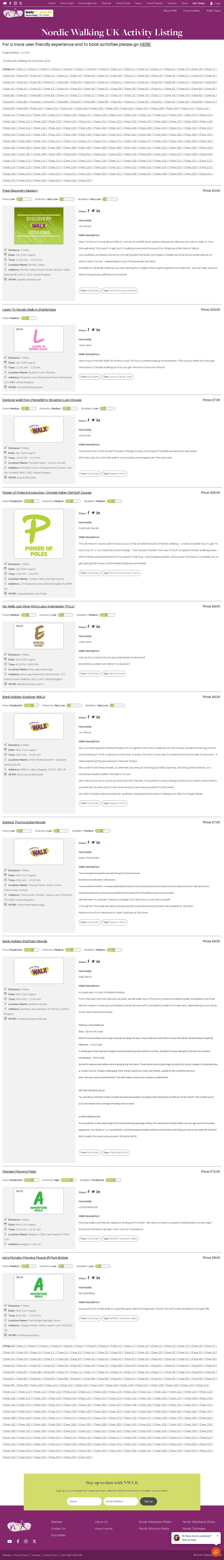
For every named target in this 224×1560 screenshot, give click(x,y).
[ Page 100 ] (36, 108)
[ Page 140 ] (9, 128)
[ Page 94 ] (170, 101)
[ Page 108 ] (157, 108)
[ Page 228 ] (70, 167)
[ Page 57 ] (103, 88)
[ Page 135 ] (145, 121)
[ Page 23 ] (76, 75)
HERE (145, 44)
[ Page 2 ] (20, 69)
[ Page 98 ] (8, 108)
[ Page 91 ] (129, 101)
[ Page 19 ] (22, 75)
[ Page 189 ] (115, 147)
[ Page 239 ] (25, 173)
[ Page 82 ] (8, 101)
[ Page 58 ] (116, 88)
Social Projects (155, 3)
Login (218, 3)
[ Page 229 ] (85, 167)
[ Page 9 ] (103, 69)
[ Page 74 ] (116, 95)
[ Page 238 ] (9, 173)
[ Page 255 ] (55, 180)
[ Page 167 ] (206, 134)
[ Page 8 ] (91, 69)
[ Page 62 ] (170, 88)
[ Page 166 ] (190, 134)
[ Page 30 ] (170, 75)
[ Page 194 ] (190, 147)
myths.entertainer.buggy (31, 904)
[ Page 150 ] (160, 128)
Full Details (90, 290)
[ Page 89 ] (103, 101)
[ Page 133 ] (115, 121)
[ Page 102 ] (67, 108)
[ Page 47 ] (183, 82)
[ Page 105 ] (112, 108)
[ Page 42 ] (116, 82)
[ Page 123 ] (175, 115)
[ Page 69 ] (49, 95)
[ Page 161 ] (115, 134)
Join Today (199, 3)
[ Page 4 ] (44, 69)
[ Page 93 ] (156, 101)
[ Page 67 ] (22, 95)
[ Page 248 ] (160, 173)
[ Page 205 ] (145, 154)
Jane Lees (85, 345)
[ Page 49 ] (210, 82)
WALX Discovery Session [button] (119, 290)
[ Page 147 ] (115, 128)
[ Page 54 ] (62, 88)
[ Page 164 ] (160, 134)
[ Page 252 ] (9, 180)
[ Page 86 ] (62, 101)
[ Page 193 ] (175, 147)
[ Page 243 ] (85, 173)
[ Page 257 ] (85, 180)
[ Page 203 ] (115, 154)
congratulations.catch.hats (32, 593)
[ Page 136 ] (160, 121)
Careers (172, 3)
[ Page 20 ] (35, 75)
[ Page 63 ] (183, 88)
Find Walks (58, 1535)
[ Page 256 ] (70, 180)
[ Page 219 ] (145, 160)
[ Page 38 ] (62, 82)
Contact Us (58, 1529)
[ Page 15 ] (183, 69)
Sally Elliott (85, 977)
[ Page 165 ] (175, 134)
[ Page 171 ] (55, 141)
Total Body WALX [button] (115, 1152)
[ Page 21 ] (49, 75)
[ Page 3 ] (32, 69)
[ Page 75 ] (129, 95)
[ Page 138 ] (190, 121)
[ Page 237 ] (206, 167)
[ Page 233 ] (145, 167)
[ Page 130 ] (70, 121)
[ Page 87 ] (76, 101)
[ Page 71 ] (76, 95)
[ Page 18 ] (8, 75)
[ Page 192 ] (160, 147)
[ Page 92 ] (143, 101)
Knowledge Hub (88, 3)
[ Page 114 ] (40, 115)
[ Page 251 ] (206, 173)
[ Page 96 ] (197, 101)
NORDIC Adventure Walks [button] (120, 1238)
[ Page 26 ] (116, 75)
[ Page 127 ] (25, 121)
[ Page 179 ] (175, 141)
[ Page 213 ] (55, 160)
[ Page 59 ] (129, 88)
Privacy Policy (21, 1555)
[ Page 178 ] (160, 141)
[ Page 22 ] (62, 75)
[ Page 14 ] (169, 69)
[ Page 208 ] (190, 154)
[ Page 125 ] (206, 115)
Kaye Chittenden (89, 858)
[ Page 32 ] (197, 75)
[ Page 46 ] (170, 82)
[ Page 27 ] (129, 75)
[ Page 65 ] (210, 88)
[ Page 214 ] (70, 160)
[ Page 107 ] (142, 108)
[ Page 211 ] (25, 160)
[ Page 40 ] (89, 82)
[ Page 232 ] (130, 167)
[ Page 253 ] (25, 180)
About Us (101, 1522)
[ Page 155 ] (25, 134)
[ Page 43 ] (129, 82)
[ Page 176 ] (130, 141)
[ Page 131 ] (85, 121)
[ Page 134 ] (130, 121)
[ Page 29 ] (156, 75)
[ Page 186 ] (70, 147)
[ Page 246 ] (130, 173)
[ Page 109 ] (172, 108)
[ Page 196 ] (9, 154)
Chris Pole (85, 435)
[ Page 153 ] (206, 128)
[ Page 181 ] (206, 141)
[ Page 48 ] (197, 82)
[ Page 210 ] (9, 160)
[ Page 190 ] (130, 147)
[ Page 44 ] (143, 82)
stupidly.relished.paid (29, 279)
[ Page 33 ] (210, 75)
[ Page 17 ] (210, 69)
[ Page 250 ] (190, 173)
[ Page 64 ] (197, 88)
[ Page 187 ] (85, 147)
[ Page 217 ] (115, 160)
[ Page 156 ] (40, 134)
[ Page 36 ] (35, 82)
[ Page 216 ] (100, 160)
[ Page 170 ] (40, 141)
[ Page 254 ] (40, 180)
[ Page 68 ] (35, 95)
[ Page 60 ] (143, 88)
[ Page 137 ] (175, 121)
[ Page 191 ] (145, 147)
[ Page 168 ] (9, 141)
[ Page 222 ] (190, 160)
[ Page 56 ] (89, 88)
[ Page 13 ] (156, 69)
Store (184, 3)
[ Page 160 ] (100, 134)
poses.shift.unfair (26, 477)
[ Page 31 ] (183, 75)
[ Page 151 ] (175, 128)
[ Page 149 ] (145, 128)
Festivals (106, 3)
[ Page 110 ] (187, 108)
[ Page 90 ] (116, 101)
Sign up (148, 1501)
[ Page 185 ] (55, 147)
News (138, 3)
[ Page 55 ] (76, 88)
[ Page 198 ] (40, 154)
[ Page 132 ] (100, 121)
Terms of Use (50, 1555)
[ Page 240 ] (40, 173)
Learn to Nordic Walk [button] (117, 376)
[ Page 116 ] (70, 115)
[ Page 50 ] (8, 88)
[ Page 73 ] (103, 95)
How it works (191, 11)
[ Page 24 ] (89, 75)
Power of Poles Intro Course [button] (121, 573)
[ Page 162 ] (130, 134)
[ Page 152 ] (190, 128)
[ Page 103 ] (82, 108)
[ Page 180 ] (190, 141)
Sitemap (56, 1522)
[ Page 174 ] (100, 141)
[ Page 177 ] (145, 141)
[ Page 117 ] (85, 115)
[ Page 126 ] (9, 121)
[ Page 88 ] (89, 101)
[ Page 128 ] (40, 121)
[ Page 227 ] (55, 167)
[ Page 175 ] (115, 141)
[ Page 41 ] (103, 82)
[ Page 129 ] (55, 121)
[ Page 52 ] (35, 88)
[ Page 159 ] (85, 134)
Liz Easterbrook (88, 1207)
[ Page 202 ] (100, 154)
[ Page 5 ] (56, 69)
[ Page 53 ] (49, 88)
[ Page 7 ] (79, 69)
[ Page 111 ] (202, 108)
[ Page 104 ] (97, 108)
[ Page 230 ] (100, 167)
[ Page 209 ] (206, 154)
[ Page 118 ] (100, 115)
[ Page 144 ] (70, 128)
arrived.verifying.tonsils (30, 387)
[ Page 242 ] (70, 173)
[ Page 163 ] (145, 134)
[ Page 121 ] (145, 115)
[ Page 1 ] (8, 69)
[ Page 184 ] (40, 147)
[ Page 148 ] (130, 128)
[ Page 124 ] (190, 115)
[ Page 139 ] (206, 121)
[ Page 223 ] (206, 160)
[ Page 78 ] (170, 95)
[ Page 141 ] (25, 128)
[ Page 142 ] (40, 128)
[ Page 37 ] (49, 82)
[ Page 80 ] (197, 95)
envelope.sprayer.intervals (32, 1019)
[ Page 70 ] (62, 95)
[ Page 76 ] (143, 95)
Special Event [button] (113, 673)
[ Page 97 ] (210, 101)
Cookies (36, 1555)
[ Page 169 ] (25, 141)
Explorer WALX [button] (114, 473)
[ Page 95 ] (183, 101)
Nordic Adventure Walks (155, 1522)
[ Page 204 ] (130, 154)
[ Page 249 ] (175, 173)
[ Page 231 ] (115, 167)
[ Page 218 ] (130, 160)
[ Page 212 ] (40, 160)
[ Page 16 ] (196, 69)
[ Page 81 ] (210, 95)
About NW (170, 11)
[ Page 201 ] (85, 154)
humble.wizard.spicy (28, 1335)
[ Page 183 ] (25, 147)
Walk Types (213, 11)
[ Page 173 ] (85, 141)
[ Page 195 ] (206, 147)
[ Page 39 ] (76, 82)
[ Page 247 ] (145, 173)
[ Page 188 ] (100, 147)
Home (52, 3)
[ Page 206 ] (160, 154)
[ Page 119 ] (115, 115)
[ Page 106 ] (127, 108)
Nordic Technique (194, 1529)
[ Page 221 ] (175, 160)
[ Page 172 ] (70, 141)
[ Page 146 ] (100, 128)
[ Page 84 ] (35, 101)
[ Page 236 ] (190, 167)
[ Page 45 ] (156, 82)
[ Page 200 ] (70, 154)
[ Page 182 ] (9, 147)
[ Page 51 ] (22, 88)
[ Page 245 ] (115, 173)
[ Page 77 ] (156, 95)
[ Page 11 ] (129, 69)
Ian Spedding (87, 1293)
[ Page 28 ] (143, 75)
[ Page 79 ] (183, 95)
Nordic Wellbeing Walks (199, 1522)
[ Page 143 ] (55, 128)
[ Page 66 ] (8, 95)
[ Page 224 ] (9, 167)
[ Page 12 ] (143, 69)
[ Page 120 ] (130, 115)
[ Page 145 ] (85, 128)
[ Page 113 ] (25, 115)
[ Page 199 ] (55, 154)
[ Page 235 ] (175, 167)
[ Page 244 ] (100, 173)
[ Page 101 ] (51, 108)
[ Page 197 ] (25, 154)
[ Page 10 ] (116, 69)
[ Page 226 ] (40, 167)
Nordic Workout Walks (154, 1529)
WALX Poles (123, 3)
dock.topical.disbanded (30, 774)
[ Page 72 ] (89, 95)
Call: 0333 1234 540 (71, 1555)
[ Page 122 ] (160, 115)
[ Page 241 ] (55, 173)
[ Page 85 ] (49, 101)
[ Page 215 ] (85, 160)
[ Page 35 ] (22, 82)
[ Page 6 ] (68, 69)
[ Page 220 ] (160, 160)
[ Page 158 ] (70, 134)
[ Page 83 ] (22, 101)
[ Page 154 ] (9, 134)
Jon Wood (85, 226)
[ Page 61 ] (156, 88)
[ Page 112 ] (9, 115)
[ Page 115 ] (55, 115)
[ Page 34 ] (8, 82)
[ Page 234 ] (160, 167)
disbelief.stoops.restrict (30, 684)
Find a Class (67, 3)
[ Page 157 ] (55, 134)
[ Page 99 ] (22, 108)
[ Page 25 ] (103, 75)
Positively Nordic (89, 528)
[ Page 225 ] (25, 167)
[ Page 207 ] (175, 154)
